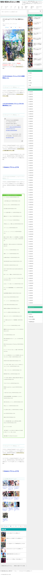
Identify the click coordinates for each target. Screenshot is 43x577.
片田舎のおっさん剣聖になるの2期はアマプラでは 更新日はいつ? (37, 44)
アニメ (11, 7)
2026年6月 (31, 96)
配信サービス (26, 7)
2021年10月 (31, 234)
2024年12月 (31, 140)
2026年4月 (31, 101)
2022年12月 (31, 199)
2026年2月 (31, 106)
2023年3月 (31, 192)
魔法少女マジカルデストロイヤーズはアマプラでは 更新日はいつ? (11, 488)
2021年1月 (31, 256)
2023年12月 (31, 170)
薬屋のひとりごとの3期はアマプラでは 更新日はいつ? (14, 538)
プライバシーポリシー (38, 7)
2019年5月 (31, 295)
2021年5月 (31, 246)
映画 (30, 80)
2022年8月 (31, 209)
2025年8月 (31, 121)
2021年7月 (31, 241)
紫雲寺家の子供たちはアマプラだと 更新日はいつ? (8, 565)
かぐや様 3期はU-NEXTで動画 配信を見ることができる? (5, 498)
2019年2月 (31, 302)
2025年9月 (31, 118)
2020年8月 (31, 268)
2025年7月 (31, 123)
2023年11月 (31, 172)
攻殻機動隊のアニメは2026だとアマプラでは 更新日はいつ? (37, 60)
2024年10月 (31, 145)
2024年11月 (31, 143)
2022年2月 (31, 224)
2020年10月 (31, 263)
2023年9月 (31, 177)
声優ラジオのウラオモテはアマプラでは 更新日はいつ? (16, 498)
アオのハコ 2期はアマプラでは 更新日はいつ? (37, 33)
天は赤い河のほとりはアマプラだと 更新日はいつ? (37, 54)
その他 (30, 82)
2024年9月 (31, 148)
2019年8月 (31, 288)
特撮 (18, 7)
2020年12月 (31, 258)
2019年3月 (31, 300)
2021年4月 (31, 248)
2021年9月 (31, 236)
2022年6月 (31, 214)
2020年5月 (31, 275)
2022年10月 (31, 204)
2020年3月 (31, 278)
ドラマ (15, 7)
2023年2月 (31, 194)
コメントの (32, 319)
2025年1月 (31, 138)
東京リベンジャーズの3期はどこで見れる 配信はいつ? (14, 559)
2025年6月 (31, 126)
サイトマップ (6, 7)
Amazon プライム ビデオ (11, 167)
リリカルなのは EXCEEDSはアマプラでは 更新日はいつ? (37, 64)
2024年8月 (31, 150)
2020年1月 (31, 280)
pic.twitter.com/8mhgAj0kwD (11, 130)
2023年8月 (31, 180)
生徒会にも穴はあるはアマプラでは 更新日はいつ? (37, 28)
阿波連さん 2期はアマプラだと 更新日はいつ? (20, 565)
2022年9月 (31, 207)
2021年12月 (31, 229)
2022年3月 (31, 221)
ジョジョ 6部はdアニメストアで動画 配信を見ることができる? (16, 543)
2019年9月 (31, 285)
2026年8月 (31, 91)
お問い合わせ (32, 7)
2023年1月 (31, 197)
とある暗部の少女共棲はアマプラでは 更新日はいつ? (37, 18)
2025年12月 (31, 111)
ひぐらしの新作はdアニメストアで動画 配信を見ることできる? (5, 509)
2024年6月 (31, 155)
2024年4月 (31, 160)
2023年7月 (31, 182)
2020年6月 (31, 273)
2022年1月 (31, 226)
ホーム (2, 7)
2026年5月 (31, 99)
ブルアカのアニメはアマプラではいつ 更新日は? (5, 487)
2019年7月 (31, 290)
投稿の (31, 316)
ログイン (30, 314)
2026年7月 (31, 94)
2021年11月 (31, 231)
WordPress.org (31, 321)
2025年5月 (31, 128)
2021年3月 (31, 251)
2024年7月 (31, 153)
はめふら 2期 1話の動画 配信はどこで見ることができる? (11, 509)
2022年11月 (31, 202)
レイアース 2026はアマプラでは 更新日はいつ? (37, 23)
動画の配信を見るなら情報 (10, 2)
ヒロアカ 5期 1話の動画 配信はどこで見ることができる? (5, 520)
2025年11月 (31, 113)
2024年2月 (31, 165)
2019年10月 (31, 283)
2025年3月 (31, 133)
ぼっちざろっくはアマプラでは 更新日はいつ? (11, 498)
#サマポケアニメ (12, 128)
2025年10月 (31, 116)
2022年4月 (31, 219)
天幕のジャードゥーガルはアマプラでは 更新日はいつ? (37, 49)
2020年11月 (31, 261)
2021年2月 (31, 253)
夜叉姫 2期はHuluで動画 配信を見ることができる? (16, 509)
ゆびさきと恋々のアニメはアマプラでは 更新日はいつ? (16, 488)
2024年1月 (31, 167)
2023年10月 (31, 175)
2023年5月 (31, 187)
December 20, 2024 (10, 137)
